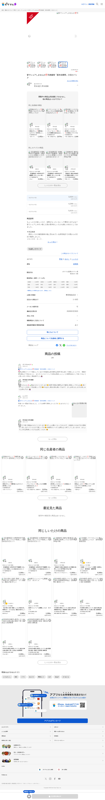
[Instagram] (50, 779)
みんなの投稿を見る (72, 81)
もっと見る (52, 439)
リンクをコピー (71, 345)
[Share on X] (60, 345)
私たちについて (52, 332)
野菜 (15, 10)
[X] (45, 779)
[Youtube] (59, 779)
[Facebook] (54, 779)
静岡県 (75, 264)
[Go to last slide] (29, 36)
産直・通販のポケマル (7, 10)
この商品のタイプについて (69, 253)
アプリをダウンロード (52, 721)
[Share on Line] (64, 345)
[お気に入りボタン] (43, 110)
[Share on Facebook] (57, 345)
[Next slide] (75, 36)
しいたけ (25, 10)
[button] (52, 85)
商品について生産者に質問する (52, 338)
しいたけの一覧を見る (52, 185)
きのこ (19, 10)
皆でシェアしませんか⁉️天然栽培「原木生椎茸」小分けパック (43, 10)
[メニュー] (101, 4)
